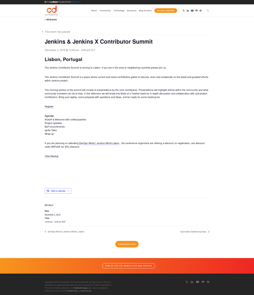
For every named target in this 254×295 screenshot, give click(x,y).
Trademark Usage (80, 288)
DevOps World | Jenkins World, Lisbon (65, 231)
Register (49, 106)
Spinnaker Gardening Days (193, 231)
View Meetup (52, 156)
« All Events (51, 19)
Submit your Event (127, 244)
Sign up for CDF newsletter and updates (128, 266)
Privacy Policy (72, 291)
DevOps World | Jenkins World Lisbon (99, 143)
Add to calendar (58, 190)
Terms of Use (86, 291)
